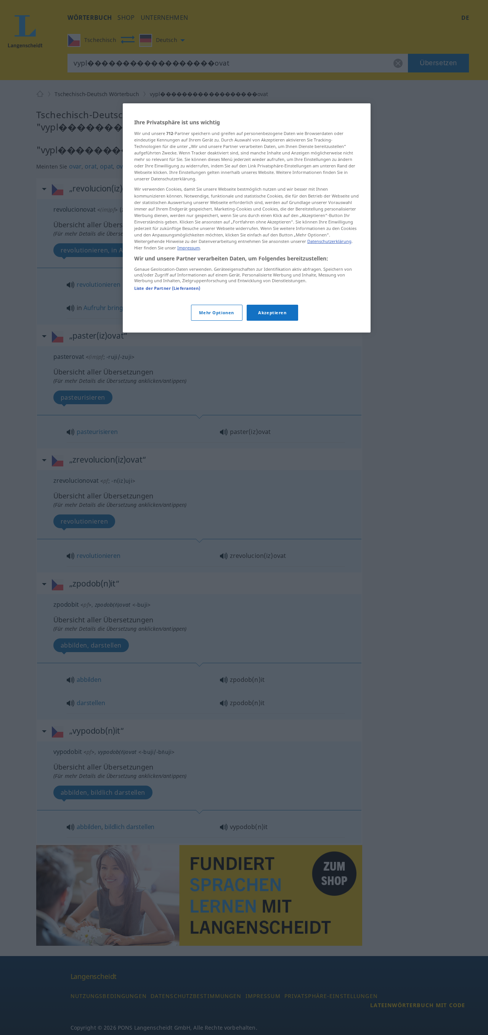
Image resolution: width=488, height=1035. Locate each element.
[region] (247, 218)
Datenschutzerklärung (329, 241)
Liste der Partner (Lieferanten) (167, 288)
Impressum (188, 248)
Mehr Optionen (216, 312)
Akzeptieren (272, 312)
